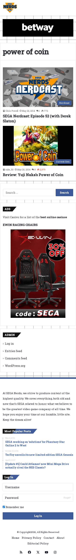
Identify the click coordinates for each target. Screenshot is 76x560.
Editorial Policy (38, 543)
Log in (9, 343)
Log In (38, 516)
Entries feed (13, 351)
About (60, 537)
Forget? (67, 497)
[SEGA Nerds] (10, 7)
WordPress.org (15, 366)
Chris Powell (11, 110)
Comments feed (16, 358)
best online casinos (53, 217)
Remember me (14, 507)
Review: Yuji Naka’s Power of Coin (33, 174)
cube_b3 (9, 169)
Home (15, 537)
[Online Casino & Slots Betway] (38, 27)
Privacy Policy (31, 537)
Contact (49, 537)
